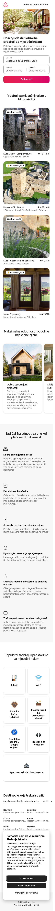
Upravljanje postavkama (26, 893)
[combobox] (26, 61)
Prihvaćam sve (26, 878)
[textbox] (15, 70)
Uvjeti (36, 905)
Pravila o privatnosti (22, 905)
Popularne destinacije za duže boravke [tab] (21, 801)
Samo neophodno (26, 885)
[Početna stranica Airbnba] (5, 4)
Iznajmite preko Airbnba (35, 4)
